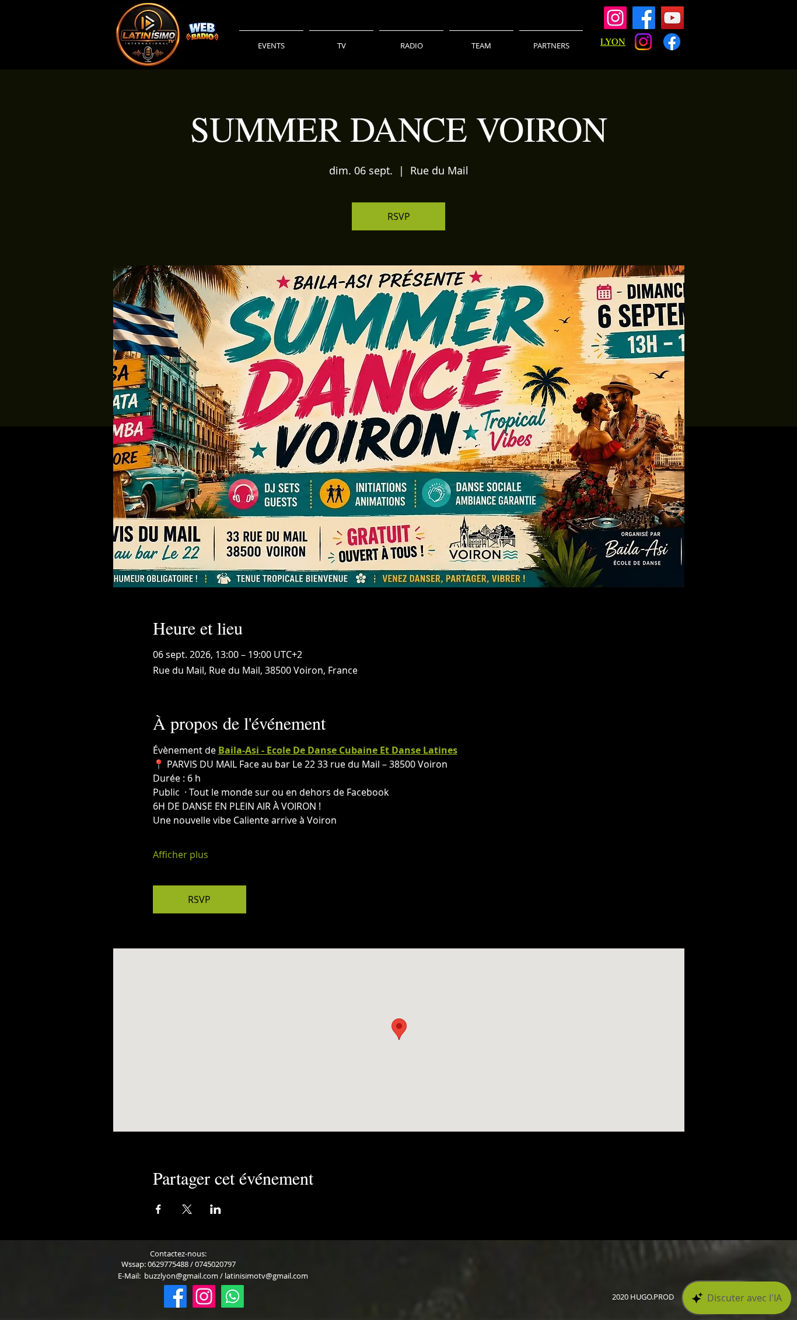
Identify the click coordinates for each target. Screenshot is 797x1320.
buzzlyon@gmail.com (181, 1275)
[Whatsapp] (232, 1296)
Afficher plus (180, 854)
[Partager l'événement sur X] (187, 1209)
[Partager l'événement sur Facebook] (158, 1209)
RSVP (398, 216)
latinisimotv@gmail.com (266, 1275)
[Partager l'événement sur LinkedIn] (215, 1209)
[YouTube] (672, 17)
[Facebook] (643, 17)
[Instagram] (615, 17)
